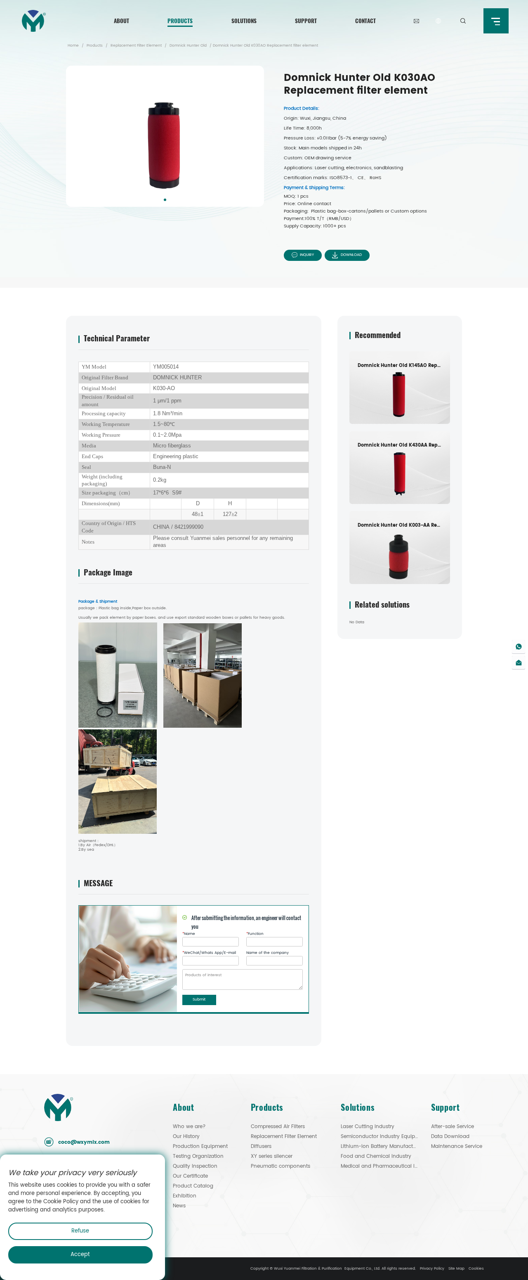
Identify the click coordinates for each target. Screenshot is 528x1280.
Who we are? (189, 1127)
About (121, 21)
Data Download (450, 1136)
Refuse (80, 1231)
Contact (365, 21)
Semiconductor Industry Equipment (380, 1136)
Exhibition (184, 1196)
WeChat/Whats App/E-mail (209, 953)
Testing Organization (198, 1156)
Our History (186, 1136)
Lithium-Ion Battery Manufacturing (380, 1146)
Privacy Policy (432, 1269)
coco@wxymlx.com (84, 1142)
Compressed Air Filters (278, 1127)
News (179, 1206)
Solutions (244, 21)
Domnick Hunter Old (188, 46)
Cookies (476, 1269)
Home (73, 46)
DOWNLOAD (351, 255)
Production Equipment (200, 1146)
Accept (80, 1254)
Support (306, 21)
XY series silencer (271, 1156)
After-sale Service (452, 1127)
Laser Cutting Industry (367, 1127)
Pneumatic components (280, 1166)
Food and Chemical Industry (376, 1156)
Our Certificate (190, 1176)
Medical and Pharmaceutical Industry (380, 1166)
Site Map (456, 1269)
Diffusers (261, 1146)
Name (188, 934)
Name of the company (267, 953)
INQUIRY (307, 255)
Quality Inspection (195, 1166)
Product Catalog (193, 1186)
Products (180, 21)
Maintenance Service (456, 1146)
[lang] (438, 20)
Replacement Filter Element (136, 46)
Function (255, 934)
